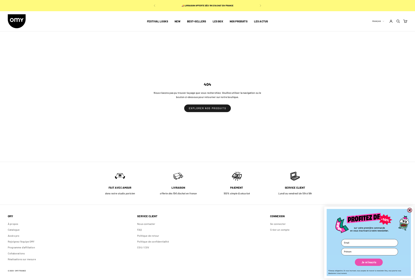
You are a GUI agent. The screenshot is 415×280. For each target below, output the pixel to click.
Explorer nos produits (207, 108)
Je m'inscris (369, 262)
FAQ (139, 229)
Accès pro (13, 235)
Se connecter (278, 223)
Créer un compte (280, 229)
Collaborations (16, 253)
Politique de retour (148, 235)
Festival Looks (157, 21)
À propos (13, 223)
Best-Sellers (196, 21)
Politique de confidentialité (153, 241)
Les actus (261, 21)
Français (376, 21)
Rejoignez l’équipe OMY (21, 241)
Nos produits (239, 21)
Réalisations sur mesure (22, 259)
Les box (218, 21)
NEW (178, 21)
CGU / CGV (143, 247)
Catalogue (14, 229)
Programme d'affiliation (21, 247)
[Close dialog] (409, 210)
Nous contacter (146, 223)
